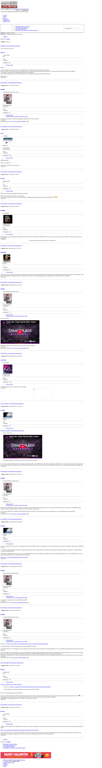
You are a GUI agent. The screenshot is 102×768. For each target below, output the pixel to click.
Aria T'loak (3, 360)
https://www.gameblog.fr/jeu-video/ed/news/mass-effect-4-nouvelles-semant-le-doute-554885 (27, 643)
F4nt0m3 (3, 89)
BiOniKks (3, 210)
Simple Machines (21, 760)
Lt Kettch (3, 410)
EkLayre (3, 52)
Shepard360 (3, 252)
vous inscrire (25, 9)
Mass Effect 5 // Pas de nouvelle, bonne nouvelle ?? (10, 45)
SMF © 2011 (13, 760)
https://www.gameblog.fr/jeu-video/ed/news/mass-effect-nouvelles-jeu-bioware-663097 (20, 730)
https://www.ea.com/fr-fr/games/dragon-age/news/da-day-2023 (14, 557)
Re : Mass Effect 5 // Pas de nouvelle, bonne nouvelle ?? (11, 82)
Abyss (2, 133)
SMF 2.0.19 (6, 760)
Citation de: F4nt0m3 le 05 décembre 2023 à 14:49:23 (12, 430)
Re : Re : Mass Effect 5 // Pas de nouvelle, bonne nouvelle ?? (12, 403)
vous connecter (16, 9)
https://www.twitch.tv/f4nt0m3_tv (20, 121)
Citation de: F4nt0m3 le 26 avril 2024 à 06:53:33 (11, 684)
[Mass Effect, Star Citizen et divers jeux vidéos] (16, 116)
